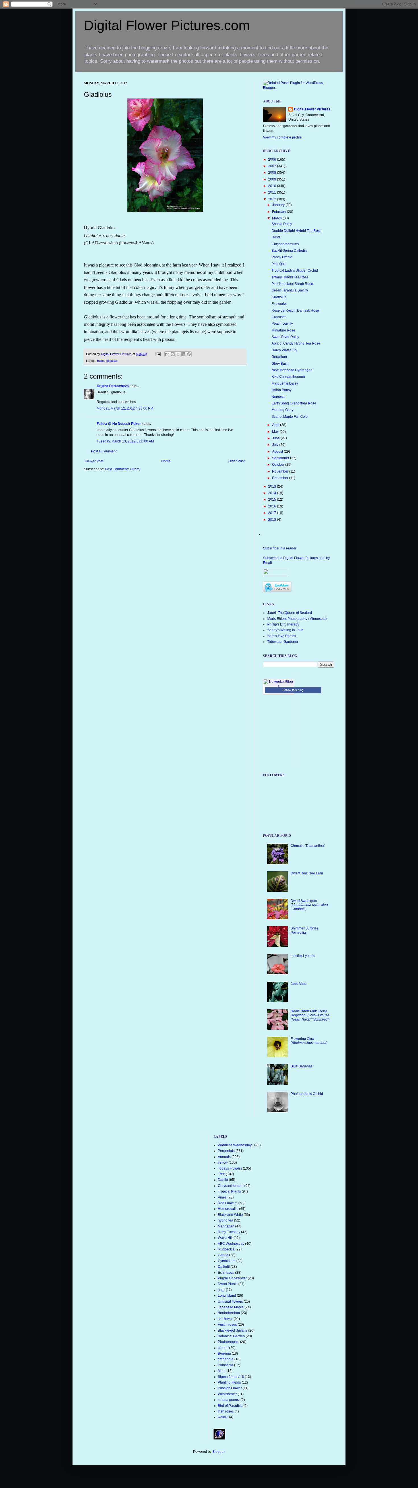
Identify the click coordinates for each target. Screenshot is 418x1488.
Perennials (226, 1151)
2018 (272, 520)
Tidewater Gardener (282, 642)
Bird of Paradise (230, 1406)
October (278, 465)
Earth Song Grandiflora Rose (294, 403)
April (276, 425)
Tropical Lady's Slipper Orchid (295, 270)
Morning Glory (282, 410)
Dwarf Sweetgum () (309, 905)
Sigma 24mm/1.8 (231, 1377)
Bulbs (101, 360)
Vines (222, 1197)
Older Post (236, 461)
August (278, 452)
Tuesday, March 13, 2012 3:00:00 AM (125, 441)
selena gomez (229, 1400)
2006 (272, 159)
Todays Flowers (230, 1168)
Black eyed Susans (232, 1330)
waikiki (223, 1417)
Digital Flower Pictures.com (167, 25)
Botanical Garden (231, 1336)
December (280, 478)
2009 (272, 179)
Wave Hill (225, 1238)
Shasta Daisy (282, 224)
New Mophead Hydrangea (292, 370)
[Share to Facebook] (183, 354)
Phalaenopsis (228, 1342)
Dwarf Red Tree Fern (307, 873)
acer (221, 1290)
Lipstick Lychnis (303, 956)
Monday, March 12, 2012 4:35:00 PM (125, 408)
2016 (272, 506)
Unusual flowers (230, 1302)
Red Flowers (227, 1203)
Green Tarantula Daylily (290, 290)
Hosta (276, 237)
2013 (272, 486)
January (278, 205)
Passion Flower (230, 1388)
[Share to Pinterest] (189, 354)
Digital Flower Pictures (117, 354)
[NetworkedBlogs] (279, 686)
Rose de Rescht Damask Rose (295, 310)
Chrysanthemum (230, 1186)
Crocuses (279, 317)
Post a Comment (104, 451)
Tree (221, 1174)
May (276, 432)
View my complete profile (282, 137)
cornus (223, 1348)
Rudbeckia (226, 1249)
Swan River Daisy (285, 337)
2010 (272, 186)
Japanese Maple (231, 1307)
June (276, 438)
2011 (272, 192)
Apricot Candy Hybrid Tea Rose (296, 343)
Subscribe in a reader (279, 548)
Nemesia (278, 397)
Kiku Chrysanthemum (288, 377)
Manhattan (226, 1226)
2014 (272, 493)
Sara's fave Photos (281, 636)
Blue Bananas (302, 1066)
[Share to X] (178, 354)
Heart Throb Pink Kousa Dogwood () (310, 1015)
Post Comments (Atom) (122, 469)
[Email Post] (158, 354)
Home (166, 461)
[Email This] (167, 354)
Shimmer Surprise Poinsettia (304, 930)
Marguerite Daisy (285, 383)
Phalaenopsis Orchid (307, 1094)
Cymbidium (226, 1261)
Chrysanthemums (285, 244)
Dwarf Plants (227, 1284)
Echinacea (226, 1273)
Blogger (218, 1452)
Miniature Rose (283, 330)
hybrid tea (225, 1220)
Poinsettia (225, 1365)
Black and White (230, 1215)
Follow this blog (292, 690)
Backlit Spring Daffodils (289, 251)
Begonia (224, 1353)
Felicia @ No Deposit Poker (119, 424)
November (280, 471)
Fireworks (279, 304)
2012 (272, 199)
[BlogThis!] (172, 354)
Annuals (224, 1157)
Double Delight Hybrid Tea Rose (297, 231)
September (281, 458)
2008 (272, 173)
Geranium (279, 357)
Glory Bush (280, 364)
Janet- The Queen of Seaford (289, 613)
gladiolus (112, 360)
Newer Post (94, 461)
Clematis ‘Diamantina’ (308, 846)
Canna (223, 1255)
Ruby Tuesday (229, 1232)
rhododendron (229, 1313)
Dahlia (223, 1180)
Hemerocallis (228, 1209)
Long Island (227, 1296)
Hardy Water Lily (284, 350)
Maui (221, 1371)
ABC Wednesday (231, 1244)
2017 (272, 513)
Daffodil (224, 1267)
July (275, 445)
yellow (223, 1162)
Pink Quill (279, 264)
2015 (272, 499)
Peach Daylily (282, 324)
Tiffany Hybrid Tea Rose (290, 277)
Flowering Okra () (309, 1041)
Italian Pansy (281, 390)
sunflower (225, 1319)
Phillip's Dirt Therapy (283, 624)
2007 (272, 166)
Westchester (227, 1394)
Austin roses (227, 1325)
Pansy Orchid (282, 257)
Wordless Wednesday (235, 1145)
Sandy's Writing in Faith (285, 630)
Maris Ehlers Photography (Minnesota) (297, 619)
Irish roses (226, 1411)
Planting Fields (229, 1382)
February (279, 212)
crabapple (225, 1359)
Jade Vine (298, 984)
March (277, 218)
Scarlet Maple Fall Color (290, 417)
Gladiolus (279, 297)
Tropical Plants (229, 1191)
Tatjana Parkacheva (113, 386)
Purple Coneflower (232, 1278)
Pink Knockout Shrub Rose (292, 284)
